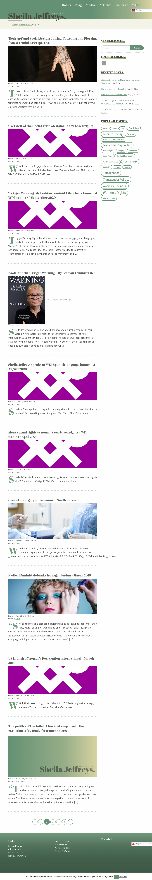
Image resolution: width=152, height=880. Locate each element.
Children (114, 128)
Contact (122, 5)
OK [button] (116, 877)
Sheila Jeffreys (20, 781)
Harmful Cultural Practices (113, 139)
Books (66, 5)
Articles (105, 5)
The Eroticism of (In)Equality (113, 89)
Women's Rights (25, 24)
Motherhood (133, 151)
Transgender (111, 173)
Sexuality (106, 167)
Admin (18, 86)
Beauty (105, 128)
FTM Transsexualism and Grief (114, 94)
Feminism (134, 128)
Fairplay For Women (17, 855)
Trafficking (127, 167)
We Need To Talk (15, 852)
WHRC (137, 5)
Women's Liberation (115, 186)
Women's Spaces (109, 198)
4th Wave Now (14, 849)
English (138, 10)
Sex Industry (130, 161)
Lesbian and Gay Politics (117, 145)
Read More (123, 876)
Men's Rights (108, 150)
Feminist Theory (112, 134)
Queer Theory (108, 156)
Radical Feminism (125, 155)
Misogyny (121, 151)
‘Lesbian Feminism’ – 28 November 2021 (118, 109)
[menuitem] (66, 5)
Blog (78, 5)
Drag (122, 128)
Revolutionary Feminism (111, 162)
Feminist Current (15, 846)
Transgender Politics (116, 179)
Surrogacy (117, 167)
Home (14, 24)
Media (90, 5)
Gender (130, 134)
